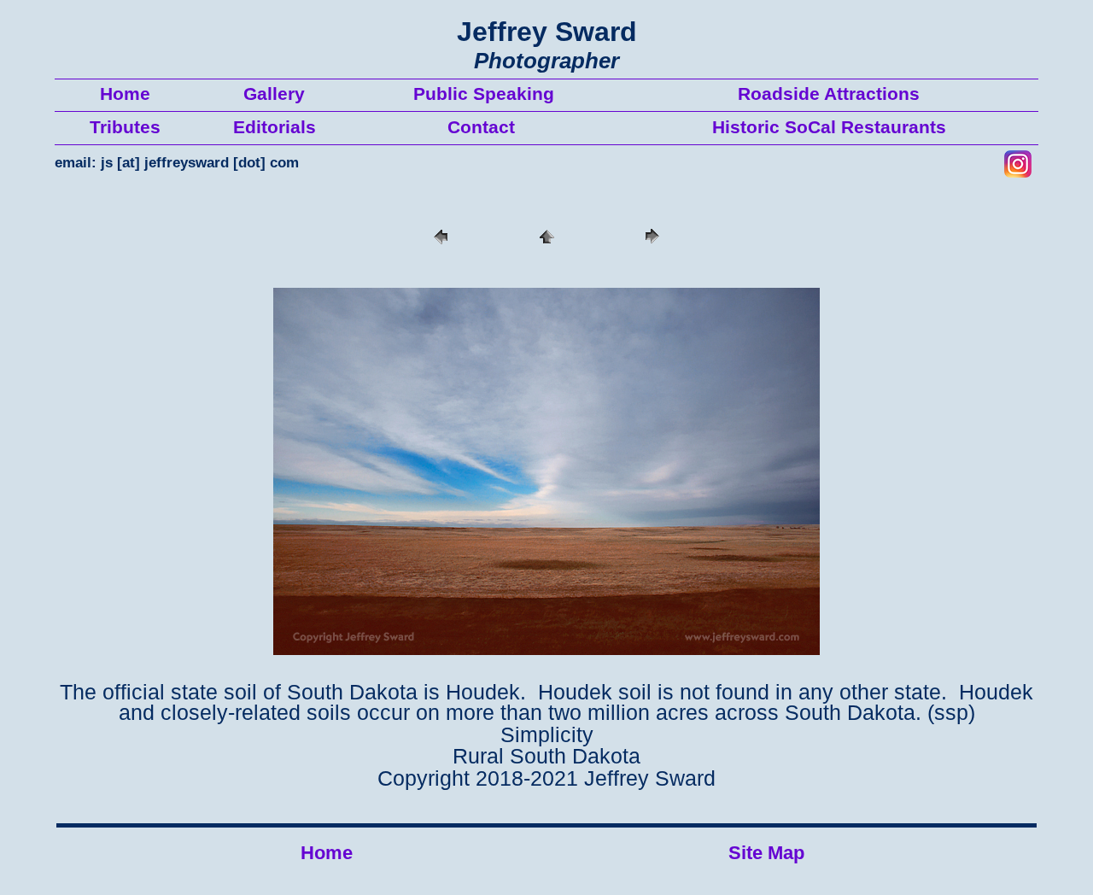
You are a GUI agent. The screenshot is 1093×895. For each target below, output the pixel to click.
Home (327, 852)
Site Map (766, 852)
